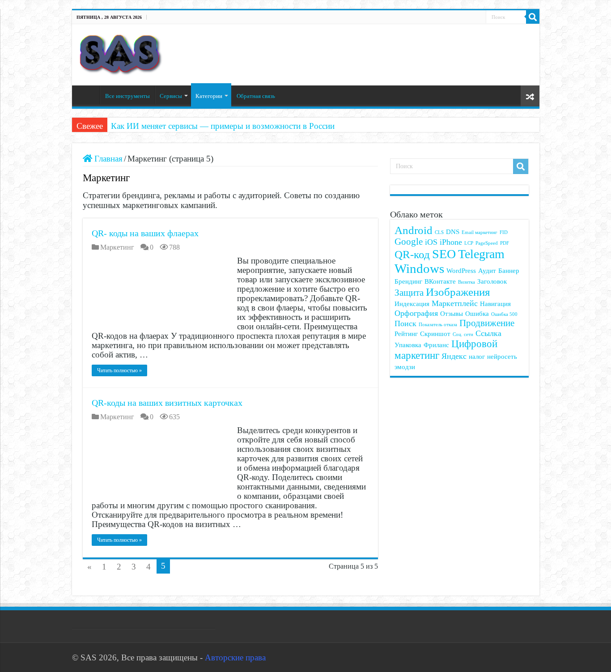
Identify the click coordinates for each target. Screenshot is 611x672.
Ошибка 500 (504, 314)
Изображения (458, 292)
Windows (419, 268)
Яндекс (454, 356)
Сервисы (171, 96)
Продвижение (486, 323)
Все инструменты (127, 96)
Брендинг (408, 281)
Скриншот (435, 333)
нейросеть (502, 356)
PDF (504, 243)
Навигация (495, 303)
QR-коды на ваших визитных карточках (167, 403)
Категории (208, 96)
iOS (431, 242)
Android (414, 230)
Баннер (508, 270)
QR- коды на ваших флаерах (145, 233)
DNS (452, 231)
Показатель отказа (438, 324)
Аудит (487, 270)
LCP (468, 243)
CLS (439, 232)
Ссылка (488, 333)
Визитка (466, 282)
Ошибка (477, 313)
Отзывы (451, 313)
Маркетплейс (455, 303)
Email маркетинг (479, 232)
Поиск (405, 323)
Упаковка (408, 345)
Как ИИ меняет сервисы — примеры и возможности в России (223, 126)
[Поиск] (532, 17)
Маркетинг (117, 247)
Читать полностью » (119, 370)
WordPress (461, 270)
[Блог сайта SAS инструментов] (121, 52)
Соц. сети (463, 334)
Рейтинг (406, 333)
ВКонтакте (440, 281)
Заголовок (492, 281)
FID (504, 232)
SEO (444, 254)
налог (477, 356)
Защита (409, 293)
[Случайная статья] (530, 95)
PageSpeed (486, 243)
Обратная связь (256, 96)
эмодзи (405, 366)
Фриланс (436, 345)
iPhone (451, 242)
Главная (88, 94)
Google (409, 242)
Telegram (481, 254)
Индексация (412, 303)
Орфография (416, 313)
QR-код (412, 254)
